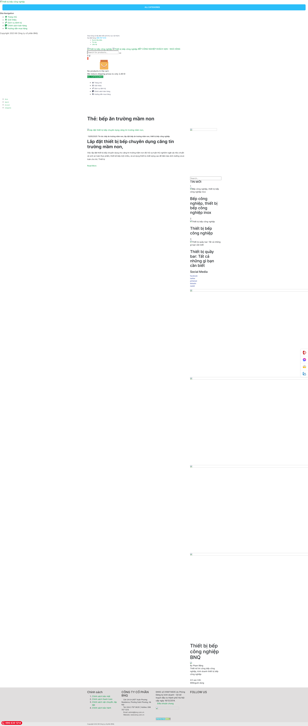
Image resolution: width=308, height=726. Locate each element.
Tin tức (94, 42)
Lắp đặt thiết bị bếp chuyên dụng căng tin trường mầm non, (130, 144)
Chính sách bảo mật (101, 696)
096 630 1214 (13, 723)
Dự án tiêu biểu (97, 40)
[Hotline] (304, 352)
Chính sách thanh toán (102, 699)
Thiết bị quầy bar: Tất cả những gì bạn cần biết (202, 258)
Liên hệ (94, 44)
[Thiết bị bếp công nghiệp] (12, 1)
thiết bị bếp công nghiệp (160, 136)
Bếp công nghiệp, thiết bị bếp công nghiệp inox (204, 205)
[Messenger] (304, 359)
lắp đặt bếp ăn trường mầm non (136, 136)
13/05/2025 (92, 136)
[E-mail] (304, 366)
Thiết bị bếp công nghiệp (201, 230)
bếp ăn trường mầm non (113, 136)
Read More (91, 166)
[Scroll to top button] (303, 721)
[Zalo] (304, 373)
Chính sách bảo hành (101, 708)
